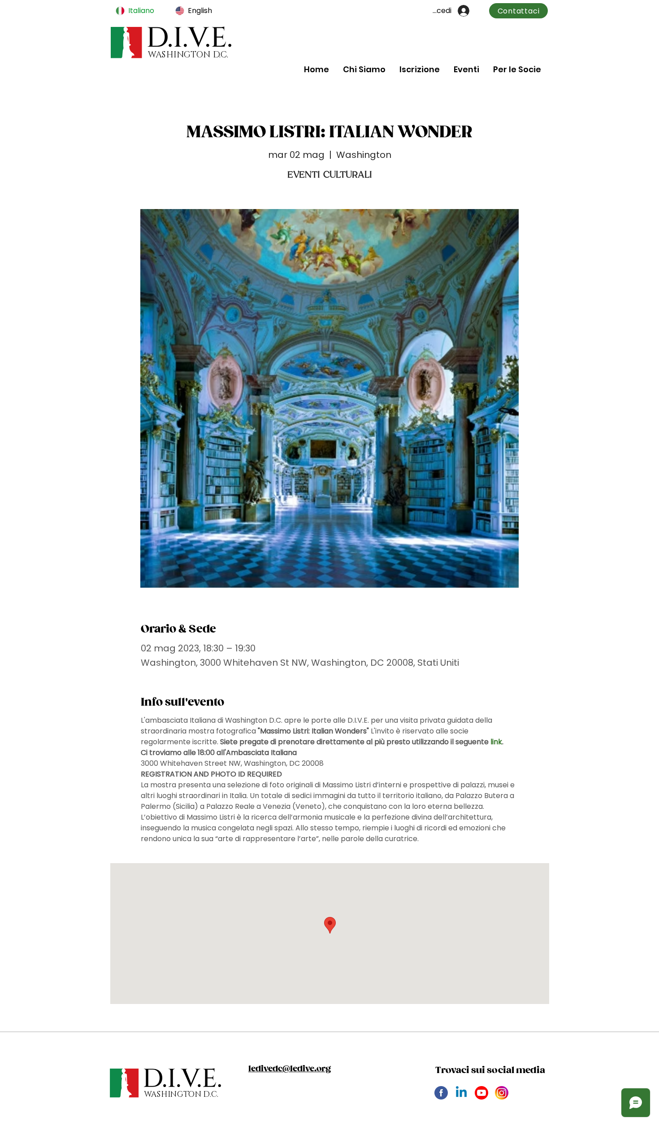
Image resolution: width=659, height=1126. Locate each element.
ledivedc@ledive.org (289, 1069)
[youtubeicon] (481, 1093)
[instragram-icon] (501, 1093)
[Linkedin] (461, 1093)
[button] (364, 69)
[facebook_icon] (441, 1093)
